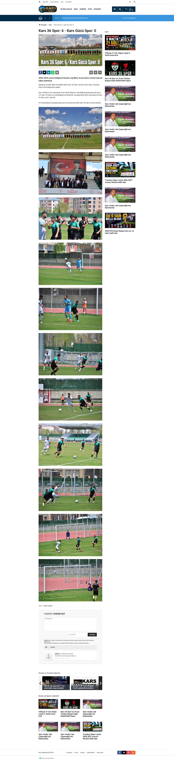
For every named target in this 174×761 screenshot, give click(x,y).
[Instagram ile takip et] (128, 752)
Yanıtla (58, 658)
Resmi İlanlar (66, 9)
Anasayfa (44, 25)
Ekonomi (97, 9)
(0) (63, 658)
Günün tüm (129, 18)
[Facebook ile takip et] (119, 752)
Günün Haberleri (54, 2)
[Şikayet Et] (94, 658)
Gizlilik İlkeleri (91, 752)
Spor (90, 9)
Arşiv (62, 2)
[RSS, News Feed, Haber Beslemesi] (133, 752)
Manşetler (45, 2)
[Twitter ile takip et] (124, 752)
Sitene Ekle (69, 2)
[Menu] (114, 9)
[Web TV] (130, 2)
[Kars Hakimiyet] (48, 9)
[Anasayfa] (40, 2)
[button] (91, 72)
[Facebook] (40, 72)
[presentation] (45, 18)
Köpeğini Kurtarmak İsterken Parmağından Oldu (77, 18)
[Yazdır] (57, 72)
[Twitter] (44, 72)
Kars (76, 9)
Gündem (83, 9)
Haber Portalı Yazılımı (48, 758)
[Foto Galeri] (134, 2)
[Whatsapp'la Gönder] (52, 72)
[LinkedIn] (48, 72)
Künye (76, 752)
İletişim (82, 752)
